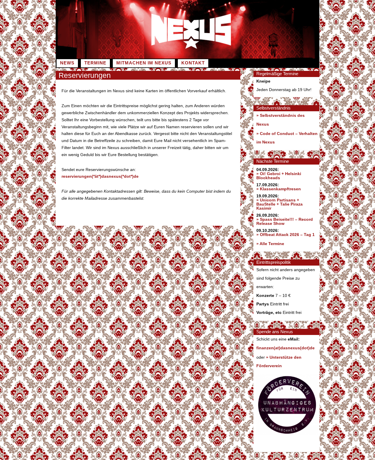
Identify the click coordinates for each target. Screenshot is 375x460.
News (67, 63)
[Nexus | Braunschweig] (253, 57)
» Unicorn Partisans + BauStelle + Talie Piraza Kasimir (279, 204)
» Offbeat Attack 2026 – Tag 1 (285, 234)
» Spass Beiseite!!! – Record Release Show (284, 221)
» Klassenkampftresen (278, 189)
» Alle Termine (270, 243)
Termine (95, 63)
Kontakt (193, 63)
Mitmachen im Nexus (143, 63)
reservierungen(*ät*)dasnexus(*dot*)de (100, 176)
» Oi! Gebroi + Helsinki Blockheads (278, 175)
